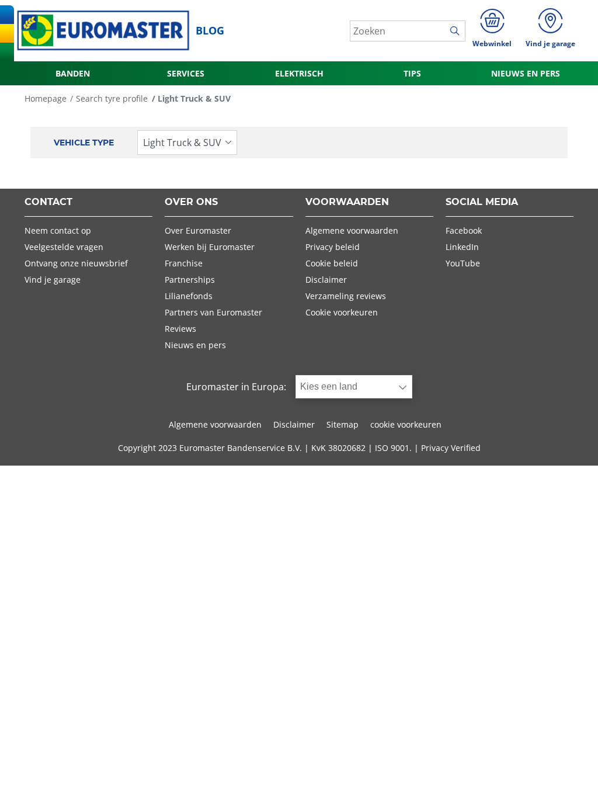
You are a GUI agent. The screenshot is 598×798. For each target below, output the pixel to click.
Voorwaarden (347, 202)
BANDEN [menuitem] (72, 73)
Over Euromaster (198, 230)
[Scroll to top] (567, 773)
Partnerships (190, 279)
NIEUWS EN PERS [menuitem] (525, 73)
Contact (48, 202)
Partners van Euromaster (213, 312)
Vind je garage (53, 279)
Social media (482, 202)
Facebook (464, 230)
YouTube (463, 263)
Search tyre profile (112, 98)
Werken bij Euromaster (210, 246)
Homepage (46, 98)
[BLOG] (103, 30)
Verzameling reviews (345, 295)
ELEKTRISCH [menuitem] (299, 73)
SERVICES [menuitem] (185, 73)
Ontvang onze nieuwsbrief (76, 263)
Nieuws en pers (195, 345)
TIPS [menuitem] (412, 73)
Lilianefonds (189, 295)
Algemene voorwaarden (351, 230)
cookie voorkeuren (405, 424)
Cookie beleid (331, 263)
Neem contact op (58, 230)
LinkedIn (462, 246)
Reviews (180, 328)
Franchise (184, 263)
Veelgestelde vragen (64, 246)
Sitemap (342, 424)
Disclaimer (326, 279)
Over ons (191, 202)
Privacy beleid (332, 246)
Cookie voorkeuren (341, 312)
